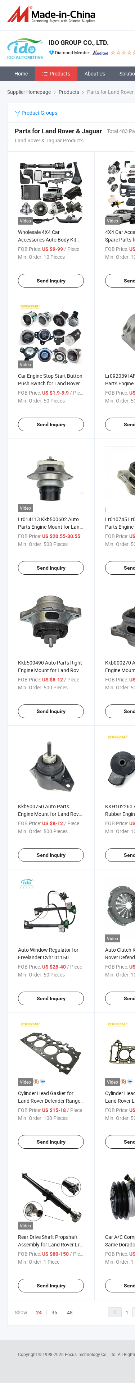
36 (54, 1312)
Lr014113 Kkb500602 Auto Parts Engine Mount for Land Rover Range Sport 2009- (50, 527)
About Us (95, 73)
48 (70, 1312)
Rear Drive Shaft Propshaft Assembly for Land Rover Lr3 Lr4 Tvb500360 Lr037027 (50, 1244)
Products (60, 73)
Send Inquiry (51, 281)
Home (21, 73)
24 (39, 1312)
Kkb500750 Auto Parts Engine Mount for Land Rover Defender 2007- (50, 814)
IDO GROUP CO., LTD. (79, 42)
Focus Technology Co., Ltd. (91, 1354)
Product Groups (39, 112)
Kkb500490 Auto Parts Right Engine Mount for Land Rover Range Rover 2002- (50, 670)
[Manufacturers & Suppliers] (52, 14)
